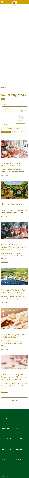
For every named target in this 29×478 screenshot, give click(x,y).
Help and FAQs (19, 438)
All (4, 128)
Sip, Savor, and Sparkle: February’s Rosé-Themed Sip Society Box (14, 247)
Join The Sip (4, 418)
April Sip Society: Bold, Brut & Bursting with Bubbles (14, 335)
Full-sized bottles (6, 428)
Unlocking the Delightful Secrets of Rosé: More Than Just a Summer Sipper (13, 377)
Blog (17, 428)
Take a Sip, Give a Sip (6, 449)
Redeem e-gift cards (6, 438)
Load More (14, 400)
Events (14, 131)
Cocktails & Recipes (14, 128)
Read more (4, 175)
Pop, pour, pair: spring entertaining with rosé (10, 164)
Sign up (23, 110)
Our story (4, 459)
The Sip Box (6, 131)
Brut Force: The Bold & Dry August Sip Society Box (13, 291)
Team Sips (22, 131)
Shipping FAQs (19, 449)
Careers (17, 418)
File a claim (18, 459)
